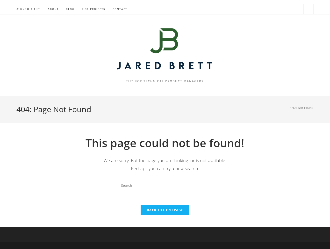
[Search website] (308, 9)
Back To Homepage (165, 210)
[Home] (286, 107)
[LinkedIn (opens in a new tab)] (297, 9)
